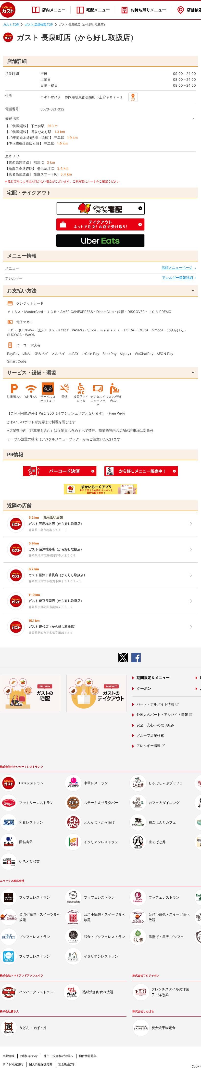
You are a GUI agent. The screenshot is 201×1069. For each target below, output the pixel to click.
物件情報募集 (88, 1056)
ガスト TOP (11, 24)
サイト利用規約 (12, 1064)
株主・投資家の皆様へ (58, 1056)
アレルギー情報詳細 (177, 277)
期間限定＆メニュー (153, 678)
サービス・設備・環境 (31, 373)
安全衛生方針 (67, 1064)
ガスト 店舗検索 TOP (39, 24)
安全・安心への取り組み (155, 725)
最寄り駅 (12, 118)
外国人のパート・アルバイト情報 (162, 715)
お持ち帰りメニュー (148, 10)
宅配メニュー (98, 10)
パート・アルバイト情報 (155, 704)
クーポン (144, 688)
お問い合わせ (29, 1056)
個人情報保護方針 (40, 1064)
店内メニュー (53, 10)
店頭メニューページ (177, 267)
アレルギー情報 (149, 746)
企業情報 (8, 1056)
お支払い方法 (22, 291)
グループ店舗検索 (150, 735)
